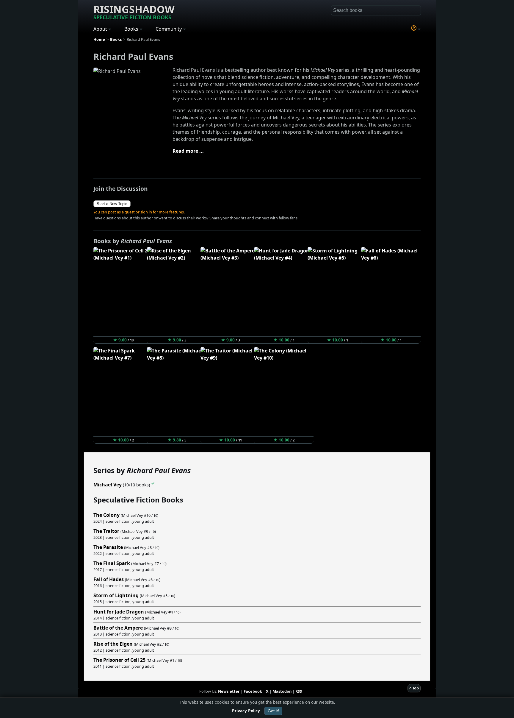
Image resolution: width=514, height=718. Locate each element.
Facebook (253, 691)
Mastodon (282, 691)
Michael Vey (107, 485)
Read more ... (188, 151)
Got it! (273, 710)
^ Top (414, 688)
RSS (298, 691)
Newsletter (229, 691)
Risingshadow (134, 11)
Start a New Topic (112, 204)
